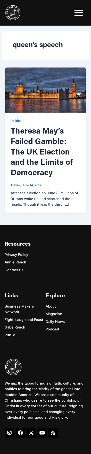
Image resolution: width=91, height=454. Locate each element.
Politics (16, 121)
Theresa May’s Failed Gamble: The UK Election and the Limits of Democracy (42, 152)
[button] (79, 12)
